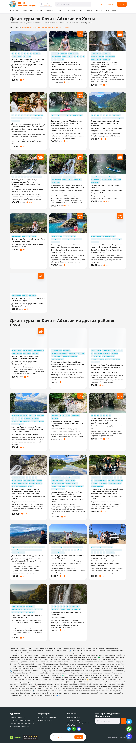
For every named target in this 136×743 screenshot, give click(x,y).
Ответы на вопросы (17, 717)
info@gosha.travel (73, 717)
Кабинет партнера (45, 720)
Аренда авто (89, 10)
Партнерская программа (47, 717)
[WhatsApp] (74, 729)
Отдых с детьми (76, 10)
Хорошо (79, 737)
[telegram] (129, 721)
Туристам (109, 4)
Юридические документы (19, 726)
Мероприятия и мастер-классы (107, 10)
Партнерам (98, 4)
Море (32, 10)
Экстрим (39, 10)
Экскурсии (14, 10)
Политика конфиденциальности (22, 720)
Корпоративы (50, 10)
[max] (79, 729)
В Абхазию (24, 10)
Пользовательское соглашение (22, 723)
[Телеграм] (69, 729)
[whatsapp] (129, 729)
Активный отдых (63, 10)
